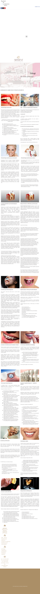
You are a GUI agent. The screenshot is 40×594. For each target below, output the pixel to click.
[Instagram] (3, 8)
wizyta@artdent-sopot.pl (4, 566)
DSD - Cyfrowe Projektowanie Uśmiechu (4, 539)
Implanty (3, 554)
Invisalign (3, 549)
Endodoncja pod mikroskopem (4, 543)
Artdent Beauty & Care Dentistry (18, 586)
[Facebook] (1, 8)
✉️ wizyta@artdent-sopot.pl (6, 4)
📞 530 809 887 (3, 2)
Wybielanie (3, 553)
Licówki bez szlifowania (5, 541)
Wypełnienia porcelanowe (3, 551)
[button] (26, 36)
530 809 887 (3, 563)
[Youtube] (5, 8)
